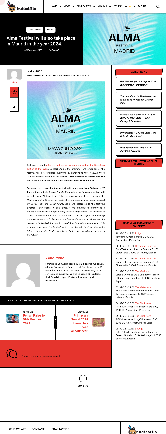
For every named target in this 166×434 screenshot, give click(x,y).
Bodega (139, 329)
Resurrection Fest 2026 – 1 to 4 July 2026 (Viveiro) (136, 149)
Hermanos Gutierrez (145, 246)
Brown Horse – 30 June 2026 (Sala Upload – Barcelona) (138, 134)
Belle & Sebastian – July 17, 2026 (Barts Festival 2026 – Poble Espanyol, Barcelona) (137, 118)
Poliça (138, 233)
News (50, 29)
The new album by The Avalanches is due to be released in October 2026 (138, 100)
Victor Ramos (54, 258)
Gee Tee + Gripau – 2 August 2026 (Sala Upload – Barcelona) (137, 83)
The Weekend (142, 271)
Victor (14, 82)
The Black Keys (143, 303)
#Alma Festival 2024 (31, 300)
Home (29, 71)
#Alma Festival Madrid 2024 (59, 300)
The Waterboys (143, 287)
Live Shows (35, 29)
